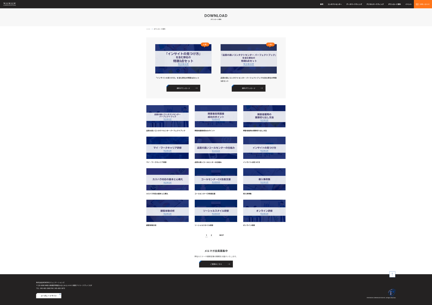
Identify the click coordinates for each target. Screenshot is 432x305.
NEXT (221, 235)
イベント (408, 4)
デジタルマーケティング (375, 4)
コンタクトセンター (335, 4)
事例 (321, 4)
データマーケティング (354, 4)
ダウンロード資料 (394, 4)
